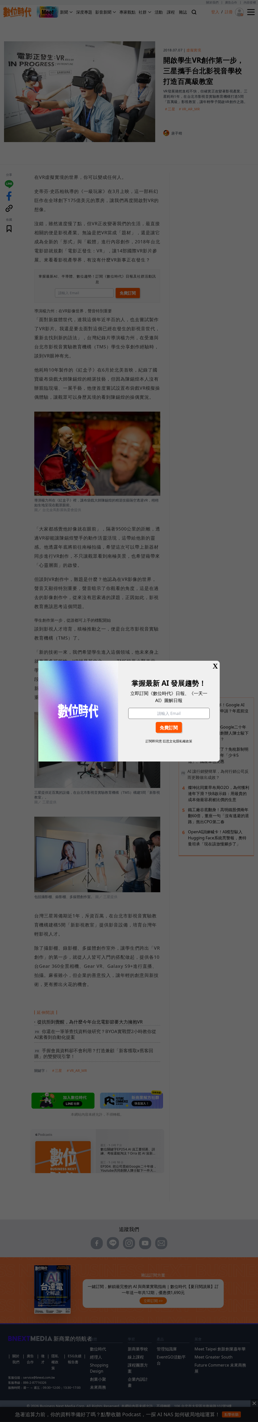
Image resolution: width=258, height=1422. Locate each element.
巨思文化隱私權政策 (177, 741)
